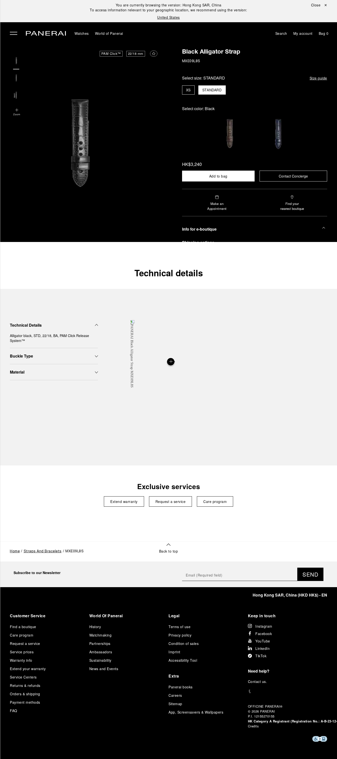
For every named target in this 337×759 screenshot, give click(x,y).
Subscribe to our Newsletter (37, 572)
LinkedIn (262, 648)
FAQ (13, 710)
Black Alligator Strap (211, 52)
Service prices (22, 651)
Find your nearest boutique (292, 206)
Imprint (174, 651)
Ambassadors (100, 651)
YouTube (262, 641)
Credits (253, 726)
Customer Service (27, 616)
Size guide (318, 78)
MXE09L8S (191, 61)
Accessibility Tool (182, 660)
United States (168, 17)
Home (15, 551)
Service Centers (23, 677)
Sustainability (100, 660)
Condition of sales (183, 643)
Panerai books (180, 686)
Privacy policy (179, 635)
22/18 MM (135, 53)
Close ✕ (319, 4)
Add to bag (218, 176)
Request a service (170, 501)
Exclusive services (168, 486)
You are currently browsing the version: (169, 4)
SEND (310, 574)
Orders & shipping (25, 693)
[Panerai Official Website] (46, 34)
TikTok (260, 655)
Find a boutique (23, 626)
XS (188, 90)
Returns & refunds (25, 685)
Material (17, 372)
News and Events (103, 668)
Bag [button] (324, 33)
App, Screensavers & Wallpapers (195, 712)
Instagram (263, 626)
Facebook (263, 633)
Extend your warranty (28, 668)
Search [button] (281, 33)
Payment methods (25, 702)
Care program (215, 501)
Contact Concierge (293, 176)
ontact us (258, 681)
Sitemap (175, 703)
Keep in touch (262, 616)
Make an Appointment (217, 206)
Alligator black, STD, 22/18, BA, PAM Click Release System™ (49, 338)
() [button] (290, 595)
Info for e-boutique (199, 229)
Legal (174, 616)
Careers (175, 695)
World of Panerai (109, 33)
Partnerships (100, 643)
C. (257, 681)
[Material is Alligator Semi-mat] (170, 361)
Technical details (168, 273)
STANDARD (212, 90)
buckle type (21, 356)
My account (303, 33)
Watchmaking (100, 635)
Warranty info (21, 660)
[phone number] (287, 691)
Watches (82, 33)
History (95, 626)
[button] (17, 112)
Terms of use (179, 626)
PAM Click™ (111, 53)
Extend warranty (124, 501)
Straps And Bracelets (43, 551)
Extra (173, 676)
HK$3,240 (192, 164)
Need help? (258, 671)
